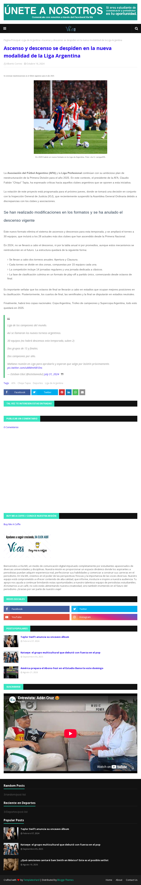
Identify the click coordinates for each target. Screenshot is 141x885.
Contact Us (131, 880)
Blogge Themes (65, 880)
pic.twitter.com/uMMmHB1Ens (24, 367)
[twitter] (104, 609)
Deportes (38, 383)
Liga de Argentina (31, 40)
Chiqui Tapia (24, 383)
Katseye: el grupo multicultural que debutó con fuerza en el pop (60, 652)
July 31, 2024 (51, 374)
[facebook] (37, 609)
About (119, 880)
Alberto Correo (14, 63)
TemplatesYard (31, 880)
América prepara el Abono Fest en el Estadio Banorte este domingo (62, 668)
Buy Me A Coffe (12, 524)
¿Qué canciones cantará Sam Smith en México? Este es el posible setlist (65, 860)
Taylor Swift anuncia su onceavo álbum (45, 637)
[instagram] (104, 617)
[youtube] (37, 617)
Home (109, 880)
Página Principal (12, 40)
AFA (13, 383)
